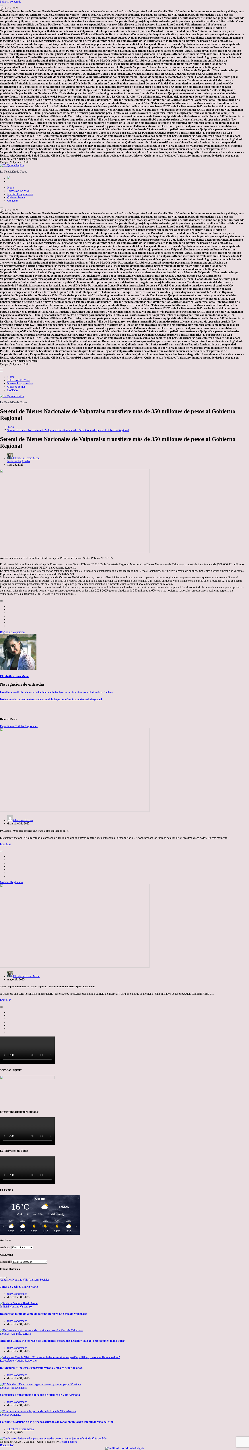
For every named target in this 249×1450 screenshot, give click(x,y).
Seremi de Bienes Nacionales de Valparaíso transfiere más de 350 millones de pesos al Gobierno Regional (68, 430)
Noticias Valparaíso (20, 1306)
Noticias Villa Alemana (26, 1279)
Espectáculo (7, 726)
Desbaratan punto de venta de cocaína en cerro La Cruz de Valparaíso (43, 1313)
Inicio (10, 426)
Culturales (6, 1279)
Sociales (44, 1279)
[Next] (5, 1277)
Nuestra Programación (20, 194)
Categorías (6, 1261)
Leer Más (5, 844)
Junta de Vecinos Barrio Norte (19, 1286)
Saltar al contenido (10, 1)
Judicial (4, 1306)
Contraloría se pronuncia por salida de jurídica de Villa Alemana (40, 1394)
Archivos (5, 1247)
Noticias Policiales (10, 1414)
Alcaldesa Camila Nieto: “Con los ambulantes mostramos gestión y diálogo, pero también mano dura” (62, 1340)
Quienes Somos (16, 197)
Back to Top (7, 1445)
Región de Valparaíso (12, 632)
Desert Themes (68, 1441)
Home (10, 187)
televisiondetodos (23, 820)
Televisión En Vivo (18, 190)
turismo (27, 1333)
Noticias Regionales (18, 461)
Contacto (12, 200)
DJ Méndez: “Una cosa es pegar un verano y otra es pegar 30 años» (41, 1367)
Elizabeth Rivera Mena (26, 458)
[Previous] (1, 1277)
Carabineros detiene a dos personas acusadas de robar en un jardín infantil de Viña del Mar (56, 1421)
